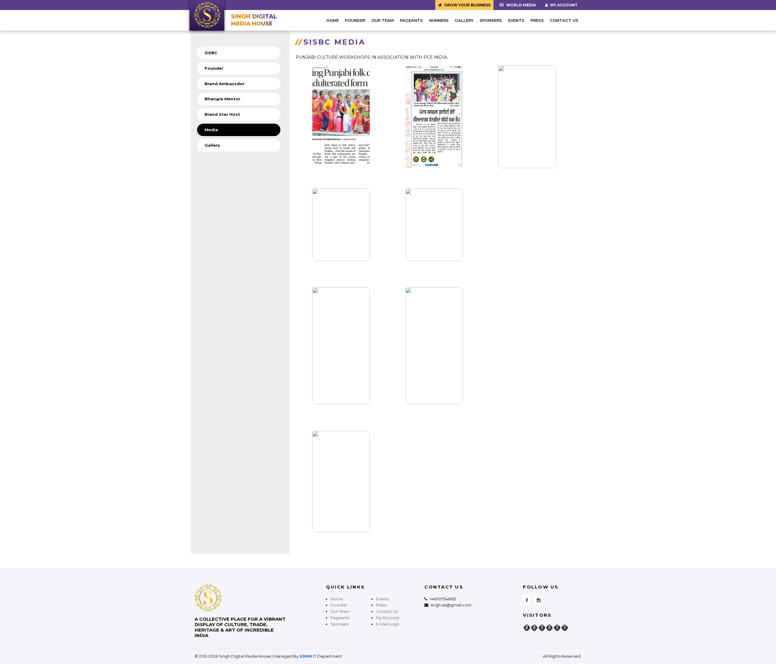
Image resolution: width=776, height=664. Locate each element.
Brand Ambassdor (225, 83)
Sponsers (491, 20)
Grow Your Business (466, 5)
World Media (520, 5)
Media (211, 129)
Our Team (382, 20)
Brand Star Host (222, 114)
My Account (563, 5)
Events (516, 20)
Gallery (464, 20)
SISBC (211, 52)
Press (537, 20)
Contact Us (564, 20)
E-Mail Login (388, 624)
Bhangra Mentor (222, 98)
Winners (439, 20)
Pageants (411, 20)
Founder (355, 20)
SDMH (305, 656)
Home (332, 20)
